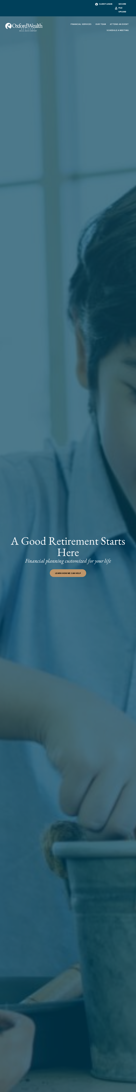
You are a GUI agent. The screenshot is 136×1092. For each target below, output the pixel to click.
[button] (81, 24)
